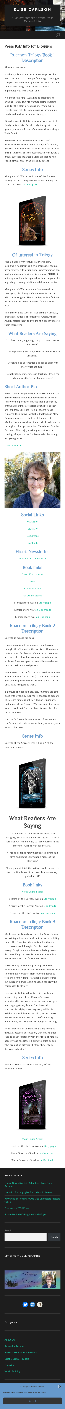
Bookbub (32, 542)
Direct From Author (32, 574)
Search (8, 1230)
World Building (12, 1371)
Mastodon (32, 521)
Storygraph (45, 602)
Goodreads (32, 535)
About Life (10, 1339)
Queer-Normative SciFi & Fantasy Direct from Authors (28, 1184)
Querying (9, 1364)
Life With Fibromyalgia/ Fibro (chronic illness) (28, 1192)
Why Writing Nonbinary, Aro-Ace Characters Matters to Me (32, 1200)
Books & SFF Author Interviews (21, 1352)
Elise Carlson (32, 9)
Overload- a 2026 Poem (17, 1208)
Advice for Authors (14, 1346)
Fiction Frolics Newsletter (32, 558)
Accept (32, 1401)
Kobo (32, 581)
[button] (60, 1386)
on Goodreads (43, 609)
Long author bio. (14, 445)
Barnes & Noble (32, 588)
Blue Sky (32, 528)
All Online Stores (32, 595)
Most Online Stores (32, 891)
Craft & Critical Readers (17, 1358)
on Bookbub (43, 616)
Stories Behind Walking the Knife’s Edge (25, 1214)
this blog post (29, 184)
